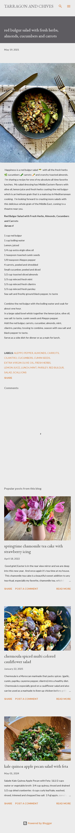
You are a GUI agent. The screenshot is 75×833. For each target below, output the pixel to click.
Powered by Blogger (39, 823)
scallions (20, 372)
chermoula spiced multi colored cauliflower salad (29, 658)
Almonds (40, 352)
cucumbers (25, 357)
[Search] (60, 6)
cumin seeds (42, 357)
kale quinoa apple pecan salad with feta (36, 766)
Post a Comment (26, 588)
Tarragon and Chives (28, 6)
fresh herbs (43, 362)
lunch (25, 367)
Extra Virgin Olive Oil (19, 362)
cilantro (10, 357)
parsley (43, 367)
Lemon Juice (12, 367)
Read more (63, 588)
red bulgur (56, 367)
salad (8, 372)
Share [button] (8, 377)
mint (33, 367)
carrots (53, 352)
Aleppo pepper (23, 352)
